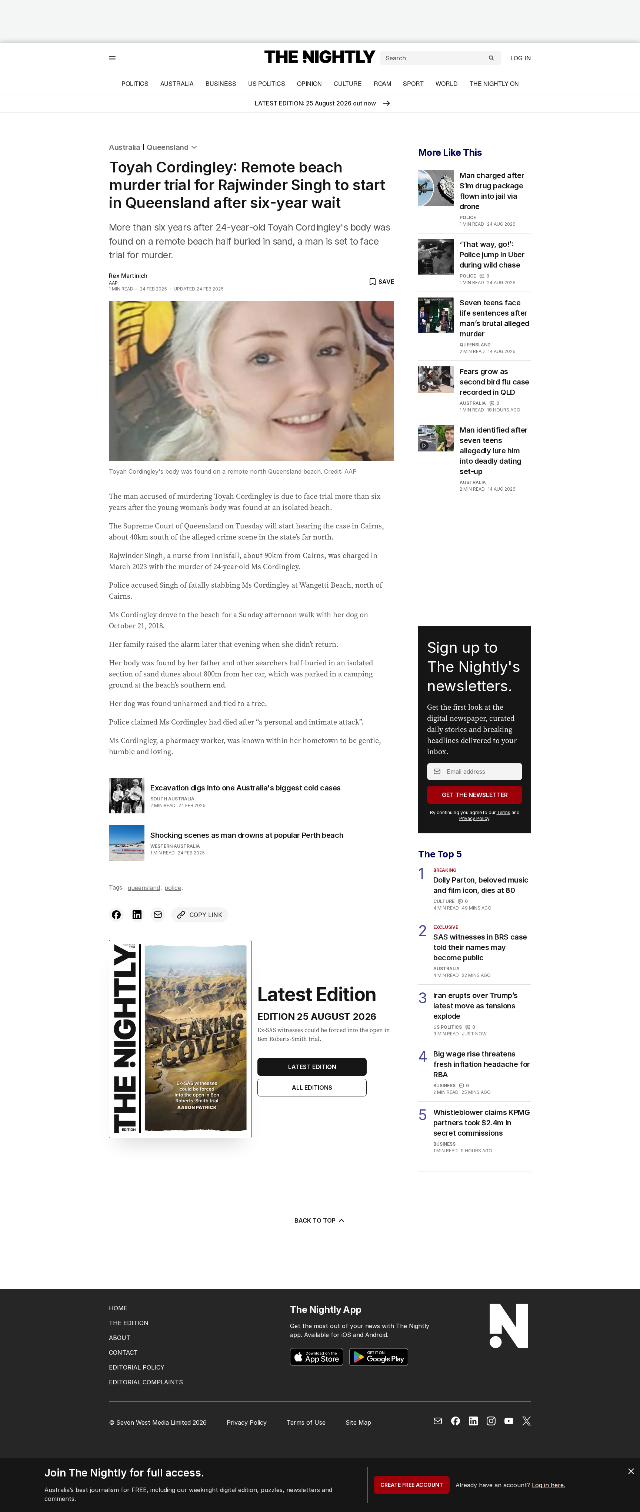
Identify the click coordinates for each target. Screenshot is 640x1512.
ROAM (382, 83)
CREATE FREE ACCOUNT (411, 1485)
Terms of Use (306, 1422)
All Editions (312, 1087)
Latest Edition (312, 1067)
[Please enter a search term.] (491, 58)
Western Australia (175, 846)
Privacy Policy (474, 818)
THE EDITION (129, 1323)
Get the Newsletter (475, 795)
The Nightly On (494, 83)
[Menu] (112, 58)
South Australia (172, 799)
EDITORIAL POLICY (136, 1367)
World (447, 83)
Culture (348, 83)
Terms (503, 812)
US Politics (266, 83)
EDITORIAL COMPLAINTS (146, 1382)
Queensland (167, 147)
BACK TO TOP (315, 1220)
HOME (118, 1308)
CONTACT (123, 1352)
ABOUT (119, 1337)
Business (221, 83)
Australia (177, 83)
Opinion (309, 83)
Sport (413, 83)
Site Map (358, 1422)
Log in (520, 58)
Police (172, 887)
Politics (135, 83)
